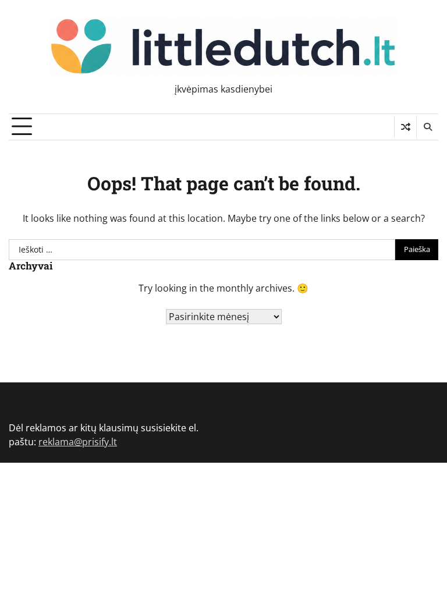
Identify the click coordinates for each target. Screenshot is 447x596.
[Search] (427, 127)
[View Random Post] (405, 127)
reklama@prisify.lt (77, 441)
